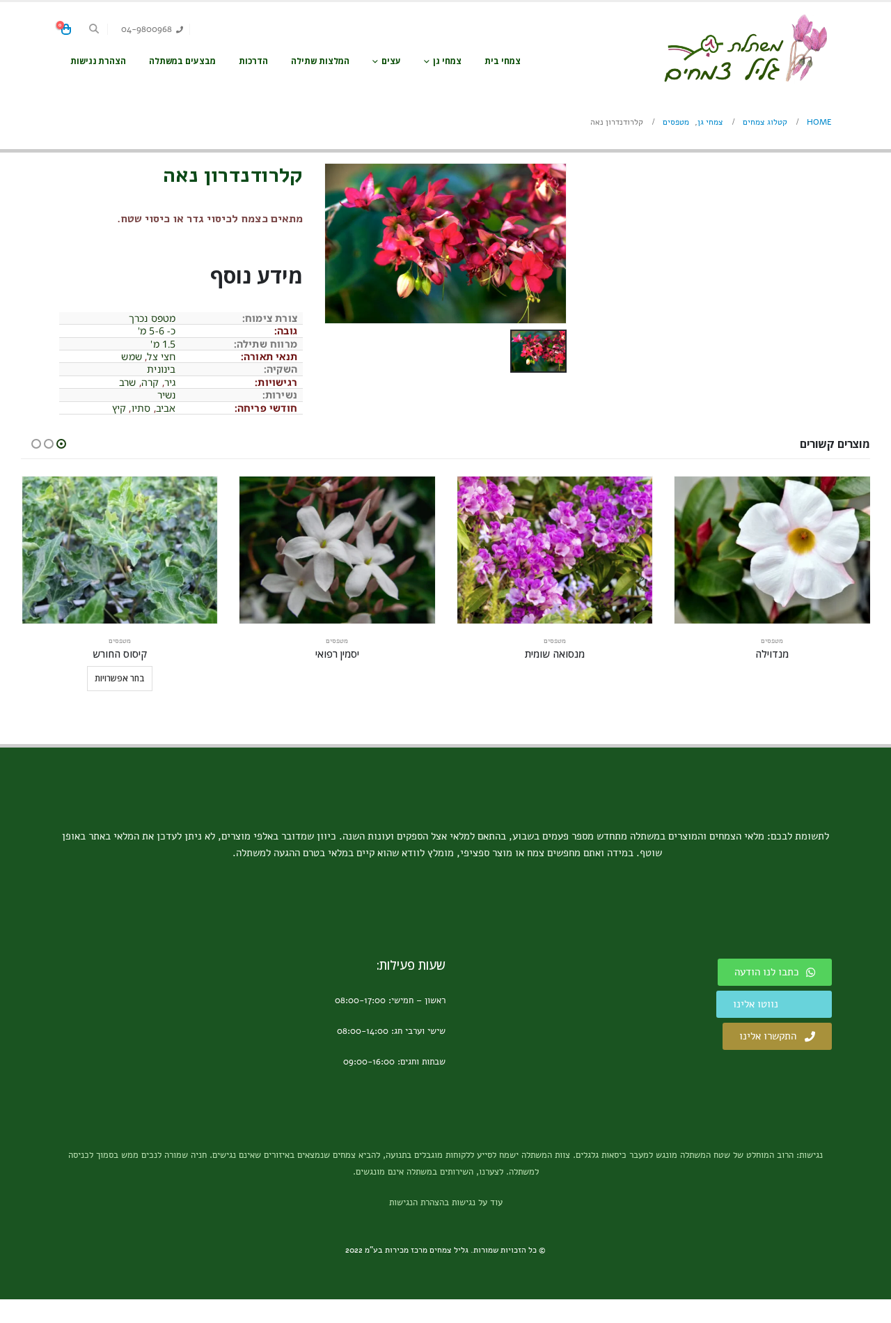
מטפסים (772, 641)
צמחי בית (502, 61)
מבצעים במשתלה (182, 61)
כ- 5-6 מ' (157, 330)
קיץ (119, 408)
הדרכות (253, 61)
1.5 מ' (162, 343)
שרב (127, 382)
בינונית (161, 369)
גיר (170, 382)
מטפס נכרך (152, 318)
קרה (150, 382)
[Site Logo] (745, 48)
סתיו (141, 408)
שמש (131, 356)
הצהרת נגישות (98, 61)
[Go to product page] (772, 550)
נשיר (166, 394)
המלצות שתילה (320, 61)
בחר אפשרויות (120, 678)
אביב (166, 408)
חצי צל (161, 356)
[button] (94, 29)
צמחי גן (447, 61)
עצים (391, 61)
